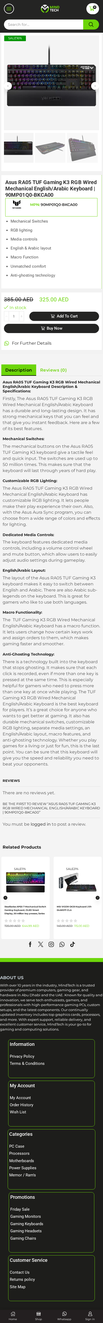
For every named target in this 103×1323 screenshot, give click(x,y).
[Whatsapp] (62, 944)
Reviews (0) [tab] (53, 370)
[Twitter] (40, 944)
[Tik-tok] (72, 944)
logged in (41, 824)
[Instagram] (51, 944)
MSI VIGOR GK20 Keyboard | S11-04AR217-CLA (74, 908)
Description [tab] (18, 370)
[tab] (18, 370)
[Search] (91, 25)
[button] (9, 9)
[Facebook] (30, 944)
